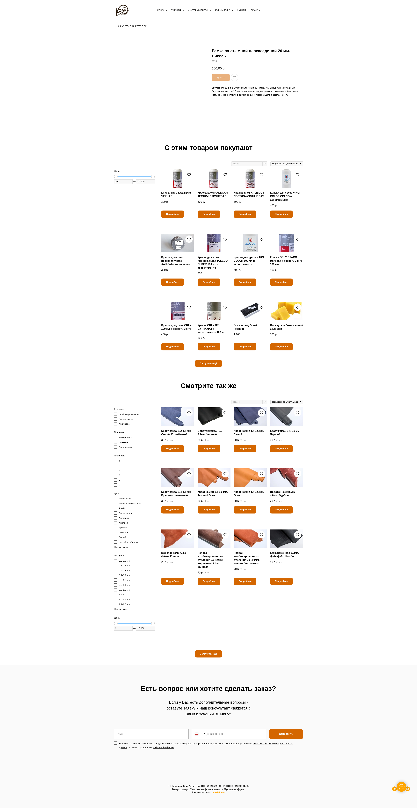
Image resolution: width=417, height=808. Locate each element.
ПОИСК (255, 10)
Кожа (161, 10)
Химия (176, 10)
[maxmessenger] (407, 790)
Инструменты (198, 10)
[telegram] (394, 790)
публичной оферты (163, 747)
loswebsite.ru (218, 792)
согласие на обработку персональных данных (195, 743)
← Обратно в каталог (130, 26)
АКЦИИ (241, 10)
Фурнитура (223, 10)
